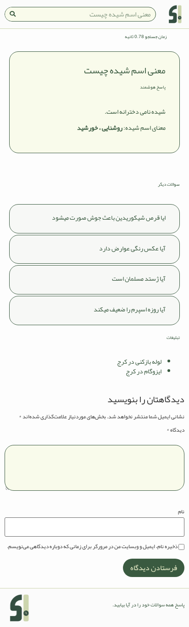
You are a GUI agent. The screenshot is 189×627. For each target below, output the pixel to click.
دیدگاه (175, 430)
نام (181, 511)
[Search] (12, 14)
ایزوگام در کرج (143, 371)
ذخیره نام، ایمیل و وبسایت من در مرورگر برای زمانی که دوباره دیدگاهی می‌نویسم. (92, 546)
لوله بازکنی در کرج (139, 361)
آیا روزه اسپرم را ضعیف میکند (130, 309)
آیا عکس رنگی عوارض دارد (132, 248)
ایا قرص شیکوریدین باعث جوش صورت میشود (109, 217)
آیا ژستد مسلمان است (139, 278)
